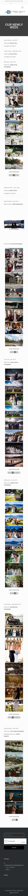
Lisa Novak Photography (16, 244)
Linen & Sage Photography (17, 731)
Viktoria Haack (13, 190)
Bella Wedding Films (18, 204)
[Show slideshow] (14, 172)
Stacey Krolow (13, 43)
